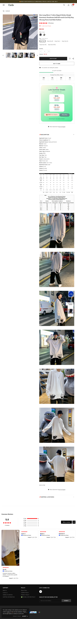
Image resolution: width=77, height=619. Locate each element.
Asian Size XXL (43, 44)
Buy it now (56, 63)
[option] (20, 32)
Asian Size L (57, 41)
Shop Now (64, 114)
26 (42, 67)
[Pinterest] (40, 591)
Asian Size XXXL (52, 44)
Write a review (66, 522)
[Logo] (11, 5)
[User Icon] (68, 5)
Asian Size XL (65, 41)
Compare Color (33, 47)
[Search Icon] (64, 5)
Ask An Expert (61, 126)
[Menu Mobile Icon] (4, 5)
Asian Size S (42, 41)
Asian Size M (50, 41)
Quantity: (41, 48)
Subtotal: (41, 54)
